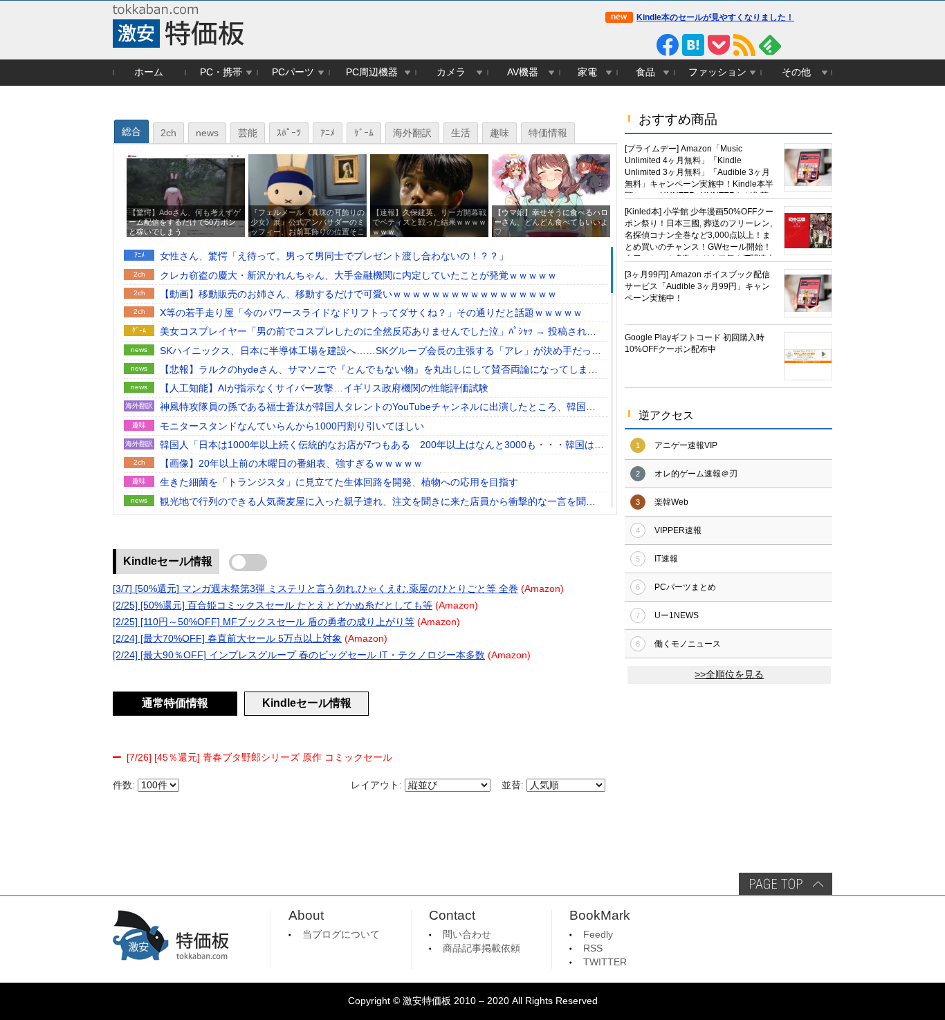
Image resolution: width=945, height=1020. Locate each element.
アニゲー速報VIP (685, 445)
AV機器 (522, 72)
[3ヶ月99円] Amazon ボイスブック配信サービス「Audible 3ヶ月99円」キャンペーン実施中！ (697, 286)
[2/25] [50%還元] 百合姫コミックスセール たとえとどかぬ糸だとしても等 (272, 605)
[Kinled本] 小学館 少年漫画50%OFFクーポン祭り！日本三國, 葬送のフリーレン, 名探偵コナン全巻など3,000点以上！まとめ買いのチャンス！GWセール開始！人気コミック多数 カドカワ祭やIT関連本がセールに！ (700, 231)
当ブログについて (341, 934)
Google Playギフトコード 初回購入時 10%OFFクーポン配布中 (694, 343)
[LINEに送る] (642, 45)
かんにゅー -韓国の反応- (553, 407)
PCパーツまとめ (685, 587)
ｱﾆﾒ (327, 133)
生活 (460, 133)
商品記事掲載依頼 (481, 948)
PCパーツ (293, 72)
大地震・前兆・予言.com (553, 389)
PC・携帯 (221, 72)
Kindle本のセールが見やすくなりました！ (715, 17)
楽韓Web (671, 502)
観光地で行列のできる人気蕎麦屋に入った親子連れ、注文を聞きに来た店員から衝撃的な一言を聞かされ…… (378, 503)
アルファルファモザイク (553, 295)
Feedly (598, 934)
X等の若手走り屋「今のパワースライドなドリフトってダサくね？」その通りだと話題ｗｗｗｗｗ (371, 313)
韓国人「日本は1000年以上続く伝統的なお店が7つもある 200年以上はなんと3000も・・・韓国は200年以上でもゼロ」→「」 (377, 446)
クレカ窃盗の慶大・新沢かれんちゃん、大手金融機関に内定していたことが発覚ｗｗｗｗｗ (358, 275)
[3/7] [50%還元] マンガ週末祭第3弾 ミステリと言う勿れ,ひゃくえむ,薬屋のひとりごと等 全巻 (315, 589)
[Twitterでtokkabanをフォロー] (616, 45)
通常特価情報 (175, 703)
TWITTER (605, 962)
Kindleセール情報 (167, 561)
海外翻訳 (412, 133)
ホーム (148, 72)
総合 (131, 132)
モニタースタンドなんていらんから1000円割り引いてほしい (292, 426)
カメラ (451, 72)
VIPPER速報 (677, 530)
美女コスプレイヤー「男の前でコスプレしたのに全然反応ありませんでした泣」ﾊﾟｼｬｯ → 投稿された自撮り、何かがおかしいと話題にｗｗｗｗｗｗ (378, 332)
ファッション (717, 72)
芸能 (247, 133)
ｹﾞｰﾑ (364, 133)
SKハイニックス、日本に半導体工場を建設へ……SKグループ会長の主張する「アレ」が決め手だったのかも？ (380, 352)
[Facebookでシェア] (668, 45)
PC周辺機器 (372, 72)
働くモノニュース (687, 644)
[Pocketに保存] (719, 45)
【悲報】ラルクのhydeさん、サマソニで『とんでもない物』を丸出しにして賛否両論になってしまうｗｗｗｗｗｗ (379, 370)
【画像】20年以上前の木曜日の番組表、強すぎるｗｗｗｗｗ (291, 463)
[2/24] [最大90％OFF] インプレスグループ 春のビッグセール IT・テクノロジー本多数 (299, 655)
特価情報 (548, 133)
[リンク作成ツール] (821, 45)
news (207, 133)
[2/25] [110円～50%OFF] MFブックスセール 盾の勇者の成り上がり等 (263, 622)
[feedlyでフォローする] (770, 45)
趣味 (499, 133)
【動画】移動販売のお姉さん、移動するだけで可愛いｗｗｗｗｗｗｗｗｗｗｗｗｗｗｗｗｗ (358, 294)
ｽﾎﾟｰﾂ (289, 133)
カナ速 (577, 464)
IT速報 (666, 559)
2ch (168, 133)
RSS (593, 948)
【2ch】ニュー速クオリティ (553, 313)
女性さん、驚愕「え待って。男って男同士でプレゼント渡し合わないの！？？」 (334, 256)
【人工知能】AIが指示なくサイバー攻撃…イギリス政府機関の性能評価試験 (324, 388)
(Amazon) (542, 589)
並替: (513, 785)
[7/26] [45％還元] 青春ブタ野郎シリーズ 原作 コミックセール (259, 757)
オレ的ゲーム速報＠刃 (695, 474)
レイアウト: (376, 785)
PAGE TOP (785, 884)
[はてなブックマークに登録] (693, 45)
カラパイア (570, 483)
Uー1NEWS (676, 615)
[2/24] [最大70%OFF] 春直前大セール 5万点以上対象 (227, 638)
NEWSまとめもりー (556, 370)
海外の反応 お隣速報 (552, 445)
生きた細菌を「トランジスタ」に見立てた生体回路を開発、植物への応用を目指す (339, 482)
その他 (796, 72)
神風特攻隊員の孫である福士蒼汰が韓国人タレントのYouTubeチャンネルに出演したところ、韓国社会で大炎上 (378, 408)
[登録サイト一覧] (796, 45)
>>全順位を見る (729, 674)
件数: (124, 785)
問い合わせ (467, 934)
